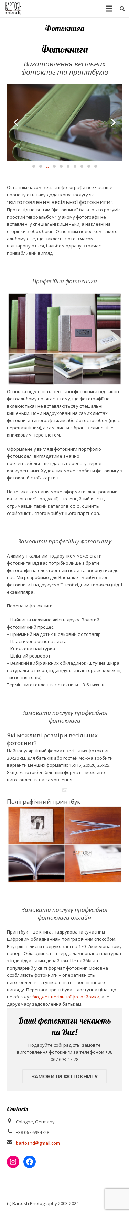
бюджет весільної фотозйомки (65, 997)
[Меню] (109, 8)
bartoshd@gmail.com (38, 1143)
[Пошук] (122, 8)
